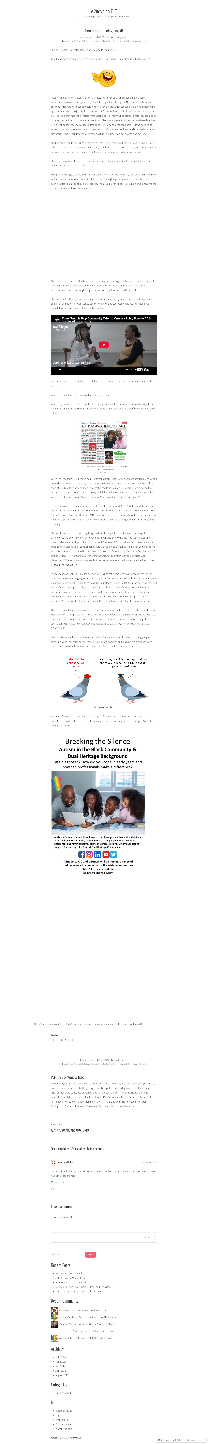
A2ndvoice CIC (104, 11)
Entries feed (61, 1419)
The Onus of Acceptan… (72, 1331)
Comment (147, 1237)
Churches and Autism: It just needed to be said (79, 1291)
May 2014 (60, 1366)
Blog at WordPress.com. (73, 1437)
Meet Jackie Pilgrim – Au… (102, 1331)
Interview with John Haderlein (71, 1282)
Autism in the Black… (70, 1338)
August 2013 (61, 1375)
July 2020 (60, 1357)
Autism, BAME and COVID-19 (70, 1277)
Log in (58, 1415)
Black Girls (110, 41)
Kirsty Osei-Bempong (132, 41)
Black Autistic (82, 41)
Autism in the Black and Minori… (106, 1317)
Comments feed (63, 1424)
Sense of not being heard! (69, 1273)
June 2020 (61, 1361)
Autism (67, 41)
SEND (144, 41)
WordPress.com (63, 1428)
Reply (52, 1189)
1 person (62, 1182)
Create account (63, 1410)
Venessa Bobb (88, 37)
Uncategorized (120, 37)
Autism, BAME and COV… (72, 1317)
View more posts (132, 1106)
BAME (73, 41)
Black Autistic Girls (97, 41)
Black (99, 115)
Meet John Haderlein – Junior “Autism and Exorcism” (83, 1286)
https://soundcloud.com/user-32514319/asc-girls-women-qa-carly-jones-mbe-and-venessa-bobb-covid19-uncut (91, 1024)
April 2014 (60, 1370)
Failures (118, 41)
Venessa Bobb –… (69, 1324)
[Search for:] (68, 1254)
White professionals (129, 115)
